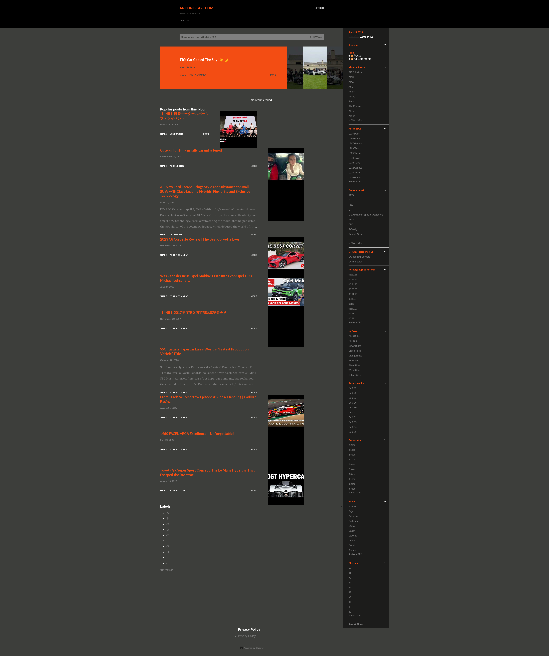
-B (167, 518)
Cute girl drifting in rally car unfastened (191, 150)
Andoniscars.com (196, 8)
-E (167, 535)
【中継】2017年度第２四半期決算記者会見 (193, 312)
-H (167, 552)
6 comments (176, 134)
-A (167, 512)
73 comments (177, 166)
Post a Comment (198, 75)
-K (167, 563)
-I (167, 557)
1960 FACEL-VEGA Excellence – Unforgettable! (197, 433)
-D (167, 529)
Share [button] (183, 75)
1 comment (176, 234)
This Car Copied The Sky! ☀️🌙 (204, 60)
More (273, 75)
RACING (185, 20)
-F (167, 540)
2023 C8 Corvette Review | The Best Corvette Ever (199, 239)
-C (167, 524)
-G (167, 546)
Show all (316, 36)
